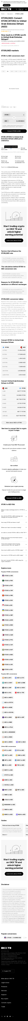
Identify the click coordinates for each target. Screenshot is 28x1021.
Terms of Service (19, 921)
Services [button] (4, 990)
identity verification (13, 469)
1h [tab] (3, 71)
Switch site (6, 5)
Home (3, 14)
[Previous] (2, 938)
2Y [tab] (24, 71)
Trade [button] (3, 1006)
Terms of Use (12, 918)
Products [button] (4, 986)
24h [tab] (7, 71)
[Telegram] (4, 1016)
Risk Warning (21, 918)
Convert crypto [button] (6, 1002)
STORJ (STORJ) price (12, 167)
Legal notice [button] (5, 982)
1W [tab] (12, 71)
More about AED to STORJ (14, 422)
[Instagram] (7, 1016)
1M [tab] (16, 71)
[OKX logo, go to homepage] (6, 9)
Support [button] (4, 994)
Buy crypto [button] (4, 998)
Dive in (4, 834)
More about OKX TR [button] (7, 978)
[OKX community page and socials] (13, 1016)
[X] (2, 1016)
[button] (16, 9)
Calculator (10, 14)
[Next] (26, 938)
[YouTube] (10, 1016)
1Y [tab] (20, 71)
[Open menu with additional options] (26, 9)
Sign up (21, 9)
